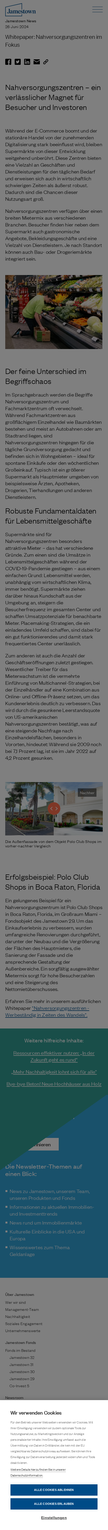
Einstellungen (54, 1518)
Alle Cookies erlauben (54, 1503)
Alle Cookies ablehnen (54, 1489)
